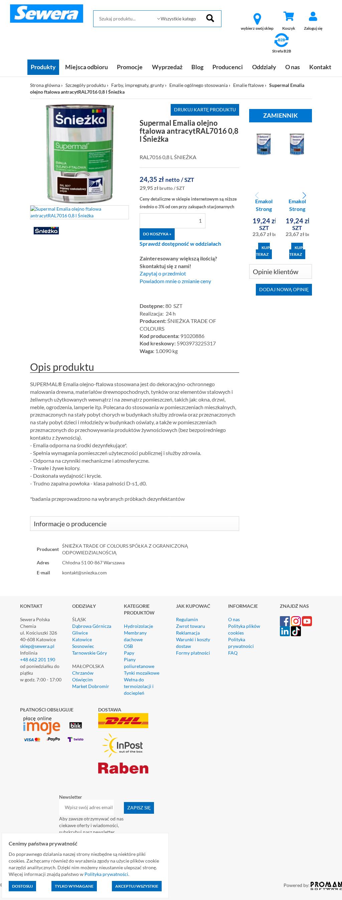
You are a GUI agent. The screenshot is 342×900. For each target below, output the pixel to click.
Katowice (82, 639)
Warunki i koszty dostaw (193, 643)
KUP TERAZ (263, 251)
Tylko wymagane (74, 886)
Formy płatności (193, 653)
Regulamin (187, 619)
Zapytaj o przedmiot (163, 273)
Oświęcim (82, 679)
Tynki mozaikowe (141, 673)
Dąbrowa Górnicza (91, 626)
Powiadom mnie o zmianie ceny (175, 281)
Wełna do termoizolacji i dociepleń (139, 686)
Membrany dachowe (135, 636)
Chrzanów (83, 673)
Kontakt (320, 67)
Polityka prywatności (241, 643)
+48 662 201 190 (37, 659)
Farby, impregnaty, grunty (137, 85)
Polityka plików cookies (244, 629)
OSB (128, 646)
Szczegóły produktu (85, 85)
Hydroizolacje (138, 626)
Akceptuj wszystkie (136, 886)
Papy (129, 653)
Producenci (227, 67)
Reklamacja (188, 633)
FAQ (232, 653)
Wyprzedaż (167, 67)
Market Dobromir (90, 686)
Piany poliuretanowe (139, 663)
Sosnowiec (83, 646)
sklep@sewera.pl (37, 646)
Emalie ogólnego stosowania (198, 85)
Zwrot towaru (190, 626)
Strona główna (45, 85)
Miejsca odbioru (86, 67)
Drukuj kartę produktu (205, 109)
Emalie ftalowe (248, 85)
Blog (197, 67)
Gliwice (80, 633)
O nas (292, 67)
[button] (304, 195)
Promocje (130, 67)
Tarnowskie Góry (89, 653)
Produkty (43, 67)
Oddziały (264, 67)
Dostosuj (22, 886)
